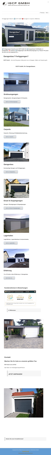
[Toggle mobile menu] (48, 2)
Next (47, 12)
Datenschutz (33, 449)
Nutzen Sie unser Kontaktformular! (14, 438)
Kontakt (37, 449)
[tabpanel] (25, 245)
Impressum (28, 449)
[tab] (25, 66)
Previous (42, 12)
